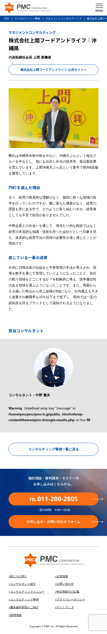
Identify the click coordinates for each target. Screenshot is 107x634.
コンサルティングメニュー (27, 591)
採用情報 (16, 615)
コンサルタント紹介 (23, 583)
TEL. (53, 498)
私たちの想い (18, 576)
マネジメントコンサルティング (63, 18)
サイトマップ (65, 607)
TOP (6, 18)
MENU (99, 10)
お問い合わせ (65, 583)
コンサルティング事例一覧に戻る (53, 449)
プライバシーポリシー (71, 599)
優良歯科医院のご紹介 (24, 607)
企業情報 (62, 576)
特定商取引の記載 (68, 591)
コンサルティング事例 (27, 18)
